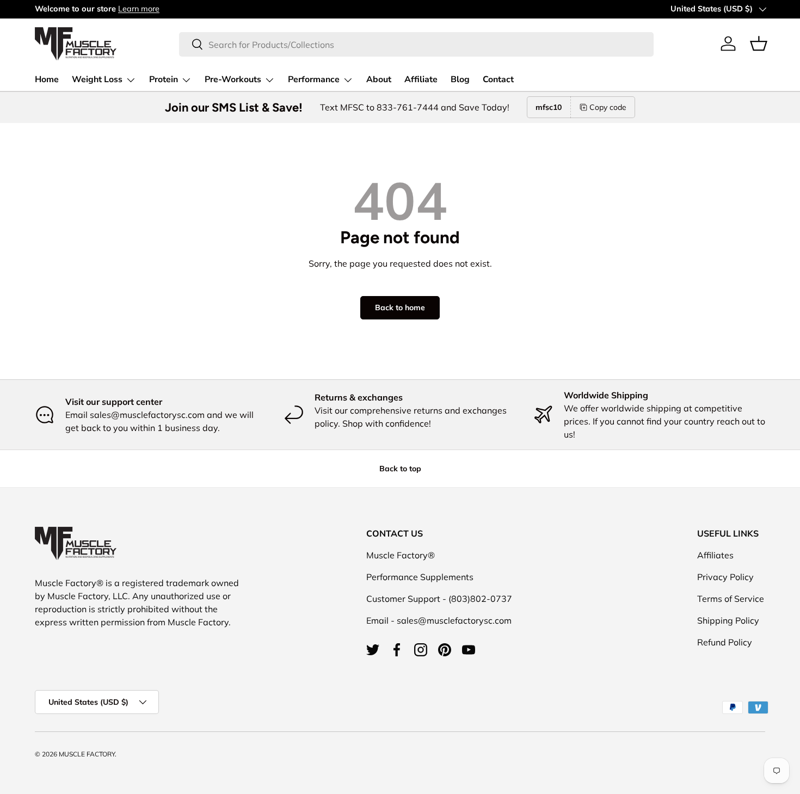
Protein (163, 79)
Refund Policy (724, 642)
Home (47, 79)
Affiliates (715, 555)
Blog (460, 79)
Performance (314, 79)
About (378, 79)
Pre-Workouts (233, 79)
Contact (498, 79)
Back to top (400, 468)
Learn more (138, 9)
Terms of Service (730, 598)
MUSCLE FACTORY (87, 754)
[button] (759, 44)
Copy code (607, 107)
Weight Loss (97, 79)
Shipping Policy (728, 620)
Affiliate (421, 79)
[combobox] (416, 44)
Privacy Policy (725, 576)
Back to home (400, 307)
